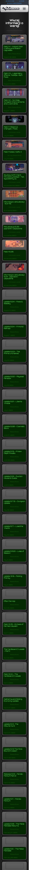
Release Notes (16, 54)
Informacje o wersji (14, 132)
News (10, 54)
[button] (24, 8)
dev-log (10, 155)
